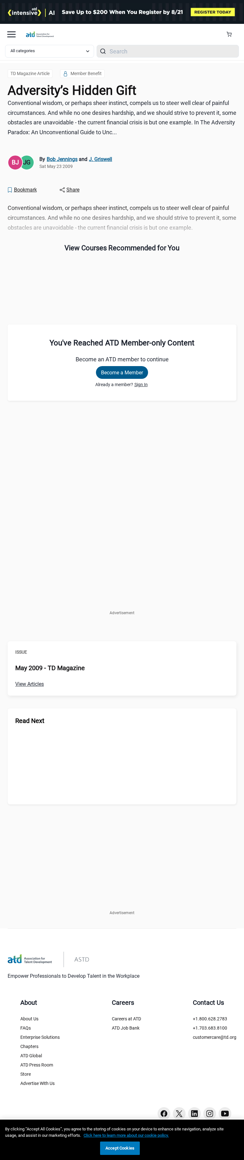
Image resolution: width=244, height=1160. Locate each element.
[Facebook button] (164, 1113)
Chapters (29, 1046)
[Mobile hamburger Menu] (11, 34)
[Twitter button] (179, 1113)
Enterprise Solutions (40, 1037)
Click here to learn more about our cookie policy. (126, 1135)
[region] (122, 1140)
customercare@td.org (214, 1037)
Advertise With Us (37, 1083)
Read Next (29, 721)
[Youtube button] (225, 1113)
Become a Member (122, 373)
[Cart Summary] (231, 34)
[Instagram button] (209, 1113)
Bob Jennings (62, 159)
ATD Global (31, 1055)
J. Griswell (100, 159)
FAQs (25, 1028)
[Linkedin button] (194, 1113)
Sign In (141, 384)
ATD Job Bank (125, 1028)
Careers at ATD (126, 1018)
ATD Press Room (36, 1064)
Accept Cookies (119, 1148)
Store (25, 1074)
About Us (29, 1018)
